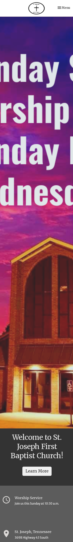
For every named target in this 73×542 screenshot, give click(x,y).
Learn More (37, 471)
